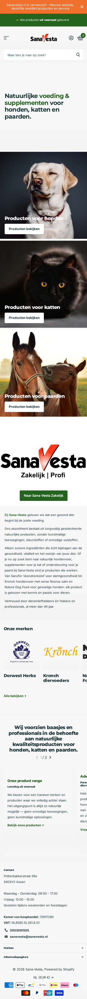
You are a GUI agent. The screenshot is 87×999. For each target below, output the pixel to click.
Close (82, 7)
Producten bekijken (24, 229)
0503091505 (19, 930)
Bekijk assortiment (6, 38)
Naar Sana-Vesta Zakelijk (43, 495)
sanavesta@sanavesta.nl (29, 936)
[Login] (71, 37)
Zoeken (78, 54)
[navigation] (37, 757)
